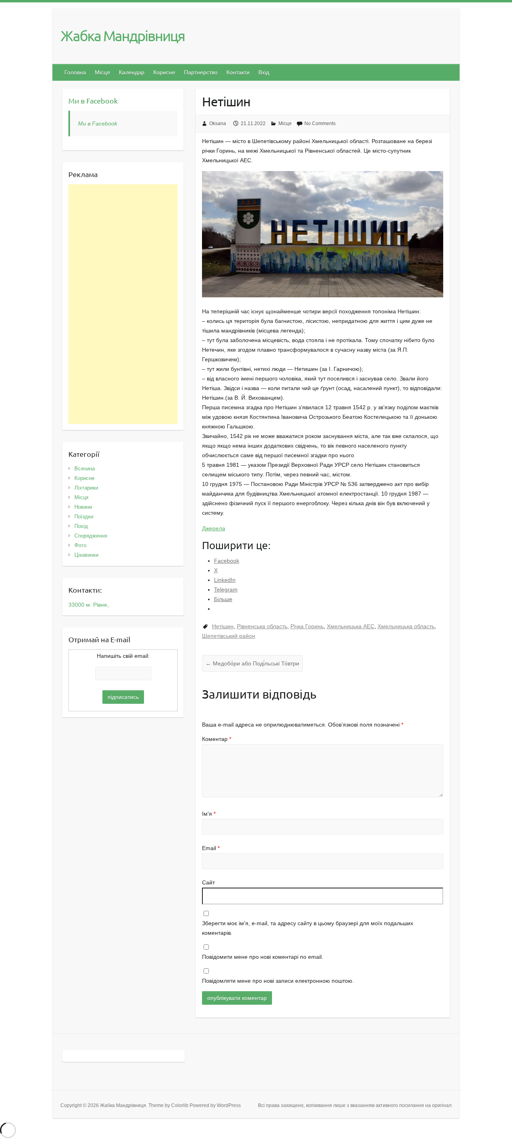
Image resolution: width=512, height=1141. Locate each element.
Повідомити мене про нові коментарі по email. (262, 957)
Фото (80, 545)
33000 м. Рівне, (88, 604)
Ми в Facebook (93, 100)
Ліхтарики (86, 488)
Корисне (164, 72)
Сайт (208, 882)
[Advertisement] (123, 304)
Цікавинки (86, 555)
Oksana (217, 123)
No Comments (320, 123)
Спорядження (90, 536)
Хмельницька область (406, 626)
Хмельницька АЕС (350, 626)
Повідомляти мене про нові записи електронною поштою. (278, 981)
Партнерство (201, 72)
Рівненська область (262, 626)
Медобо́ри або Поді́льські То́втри (252, 663)
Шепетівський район (228, 636)
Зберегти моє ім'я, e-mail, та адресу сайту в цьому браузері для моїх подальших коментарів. (307, 928)
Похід (81, 526)
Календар (131, 72)
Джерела (213, 528)
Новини (83, 507)
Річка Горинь (307, 626)
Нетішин (223, 626)
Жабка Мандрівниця (122, 35)
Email (211, 848)
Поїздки (83, 517)
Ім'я (209, 813)
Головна (75, 72)
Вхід (263, 72)
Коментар (216, 739)
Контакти (238, 72)
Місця (102, 72)
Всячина (84, 469)
